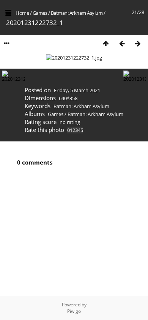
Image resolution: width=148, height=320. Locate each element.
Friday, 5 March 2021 (77, 90)
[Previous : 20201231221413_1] (122, 43)
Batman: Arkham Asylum (77, 12)
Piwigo (74, 311)
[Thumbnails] (106, 43)
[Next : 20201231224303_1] (138, 43)
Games (40, 12)
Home (22, 12)
